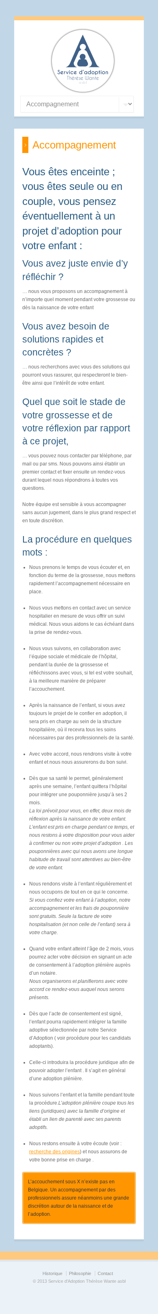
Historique (52, 1273)
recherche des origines (54, 1152)
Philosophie (80, 1273)
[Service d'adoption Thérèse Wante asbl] (83, 92)
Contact (105, 1273)
